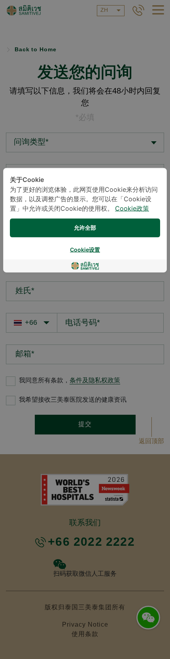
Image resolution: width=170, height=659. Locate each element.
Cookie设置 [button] (85, 250)
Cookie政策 (132, 209)
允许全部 (85, 228)
